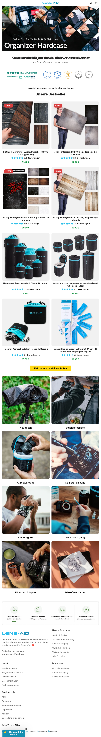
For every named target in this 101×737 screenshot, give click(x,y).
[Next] (96, 28)
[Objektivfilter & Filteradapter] (26, 564)
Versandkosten (9, 676)
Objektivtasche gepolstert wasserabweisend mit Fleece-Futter (75, 284)
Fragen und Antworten (12, 672)
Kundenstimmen (9, 668)
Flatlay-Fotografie (60, 676)
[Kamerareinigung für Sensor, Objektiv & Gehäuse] (75, 455)
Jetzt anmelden (30, 714)
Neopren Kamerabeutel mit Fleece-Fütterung (26, 349)
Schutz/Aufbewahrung (63, 639)
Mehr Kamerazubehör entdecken (50, 368)
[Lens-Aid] (50, 3)
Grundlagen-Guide (60, 668)
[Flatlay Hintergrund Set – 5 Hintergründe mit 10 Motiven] (26, 191)
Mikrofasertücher (75, 592)
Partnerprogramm (10, 685)
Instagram (7, 654)
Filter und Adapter (25, 592)
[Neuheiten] (26, 400)
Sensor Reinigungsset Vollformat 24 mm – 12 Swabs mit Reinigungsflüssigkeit (75, 350)
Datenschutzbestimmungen (45, 730)
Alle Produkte (58, 656)
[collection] (75, 564)
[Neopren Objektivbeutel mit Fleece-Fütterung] (26, 257)
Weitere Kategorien (61, 652)
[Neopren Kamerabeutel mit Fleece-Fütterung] (26, 322)
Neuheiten (26, 427)
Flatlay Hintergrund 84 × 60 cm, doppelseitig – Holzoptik (75, 218)
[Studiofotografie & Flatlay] (75, 400)
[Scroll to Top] (96, 723)
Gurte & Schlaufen (61, 648)
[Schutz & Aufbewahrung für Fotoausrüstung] (26, 455)
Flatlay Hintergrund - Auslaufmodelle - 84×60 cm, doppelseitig (25, 153)
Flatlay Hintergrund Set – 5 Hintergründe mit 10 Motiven (26, 218)
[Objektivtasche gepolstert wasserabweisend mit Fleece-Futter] (75, 257)
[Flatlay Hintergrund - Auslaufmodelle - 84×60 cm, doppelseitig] (26, 125)
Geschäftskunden (10, 681)
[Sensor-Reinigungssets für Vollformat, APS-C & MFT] (75, 510)
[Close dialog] (56, 690)
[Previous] (4, 28)
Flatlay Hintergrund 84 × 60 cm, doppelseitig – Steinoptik (75, 153)
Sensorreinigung (75, 537)
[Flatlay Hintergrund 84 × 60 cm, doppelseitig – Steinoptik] (75, 125)
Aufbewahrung (25, 482)
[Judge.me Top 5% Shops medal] (78, 75)
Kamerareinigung (75, 482)
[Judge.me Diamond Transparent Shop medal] (47, 75)
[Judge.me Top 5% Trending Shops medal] (89, 75)
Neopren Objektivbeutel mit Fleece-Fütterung (25, 283)
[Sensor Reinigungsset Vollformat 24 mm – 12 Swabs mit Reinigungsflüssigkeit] (75, 322)
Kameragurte (26, 537)
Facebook (19, 654)
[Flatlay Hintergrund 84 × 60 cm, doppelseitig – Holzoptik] (75, 191)
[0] (96, 3)
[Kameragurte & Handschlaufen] (26, 510)
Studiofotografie (75, 427)
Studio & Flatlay (59, 635)
